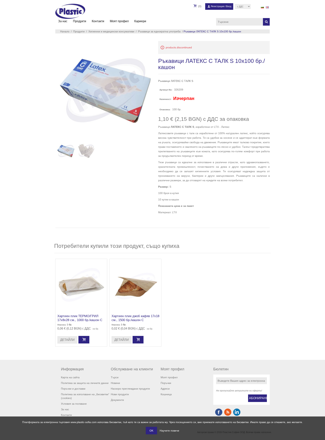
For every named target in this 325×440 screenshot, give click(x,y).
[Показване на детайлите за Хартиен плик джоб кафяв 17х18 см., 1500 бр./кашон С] (135, 285)
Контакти (98, 21)
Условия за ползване (74, 403)
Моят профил (119, 21)
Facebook (218, 412)
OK (151, 430)
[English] (267, 7)
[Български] (262, 7)
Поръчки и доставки (73, 388)
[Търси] (266, 22)
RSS (227, 412)
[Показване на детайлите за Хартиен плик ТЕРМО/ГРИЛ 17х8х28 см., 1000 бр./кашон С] (81, 285)
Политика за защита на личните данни (85, 382)
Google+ (236, 412)
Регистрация (217, 6)
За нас (62, 21)
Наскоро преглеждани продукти (130, 388)
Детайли (67, 339)
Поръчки (166, 382)
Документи (117, 399)
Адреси (165, 388)
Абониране (258, 398)
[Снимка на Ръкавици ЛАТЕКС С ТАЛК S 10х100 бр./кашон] (65, 151)
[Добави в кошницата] (83, 339)
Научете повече (169, 430)
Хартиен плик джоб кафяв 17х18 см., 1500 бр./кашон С (135, 318)
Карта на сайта (70, 377)
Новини (115, 382)
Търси (114, 377)
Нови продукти (120, 394)
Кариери (140, 21)
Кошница (166, 394)
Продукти (79, 21)
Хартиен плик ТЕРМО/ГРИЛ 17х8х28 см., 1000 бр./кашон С (79, 318)
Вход (228, 6)
